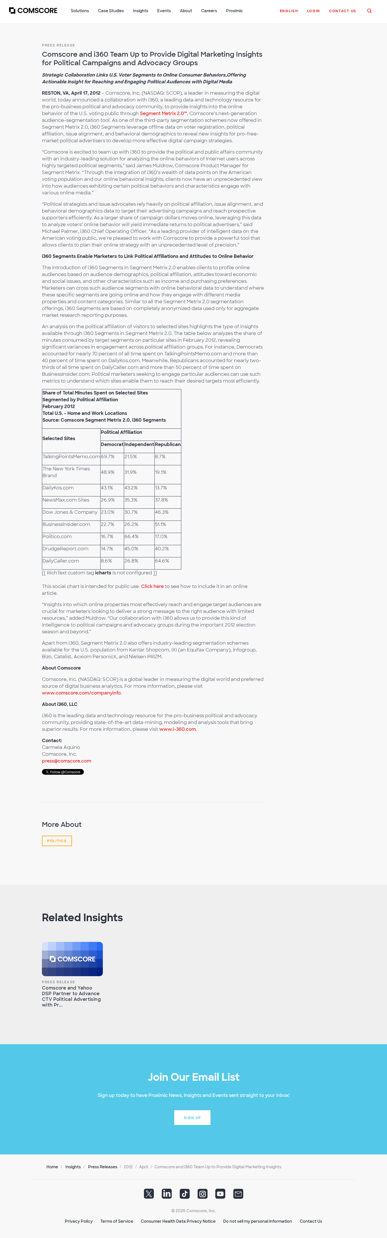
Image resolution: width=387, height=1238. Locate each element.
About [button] (186, 10)
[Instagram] (202, 1195)
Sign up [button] (192, 1118)
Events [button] (164, 10)
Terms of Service (116, 1221)
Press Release (58, 45)
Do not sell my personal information (257, 1221)
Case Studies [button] (111, 10)
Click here (152, 586)
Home (52, 1166)
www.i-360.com (177, 729)
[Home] (33, 14)
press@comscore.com (66, 761)
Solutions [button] (80, 10)
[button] (289, 14)
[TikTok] (185, 1195)
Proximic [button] (234, 10)
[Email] (238, 1195)
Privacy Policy (79, 1221)
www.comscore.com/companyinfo (81, 693)
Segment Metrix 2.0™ (163, 113)
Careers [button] (209, 10)
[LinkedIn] (167, 1195)
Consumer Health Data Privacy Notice (178, 1221)
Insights (73, 1166)
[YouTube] (220, 1195)
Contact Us (311, 1221)
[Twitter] (149, 1195)
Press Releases (102, 1166)
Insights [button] (140, 10)
